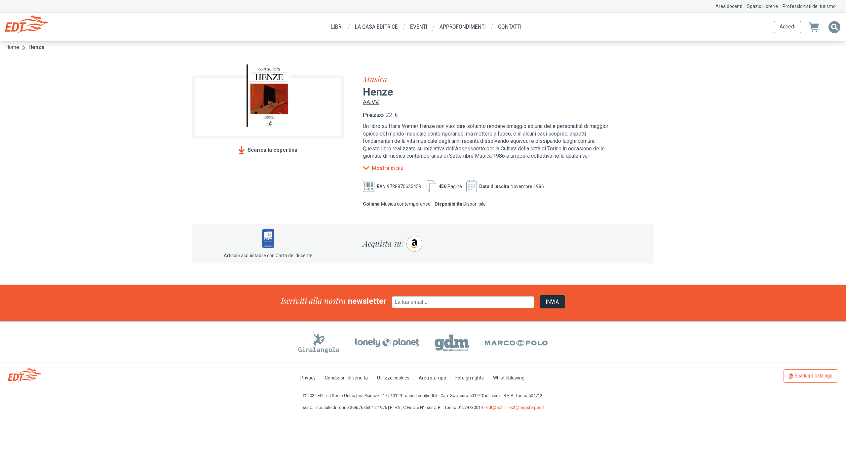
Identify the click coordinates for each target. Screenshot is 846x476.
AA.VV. (371, 102)
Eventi (418, 26)
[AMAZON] (414, 244)
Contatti (509, 26)
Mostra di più (388, 168)
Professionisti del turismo (809, 6)
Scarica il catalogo (813, 376)
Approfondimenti (463, 26)
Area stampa (432, 377)
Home (12, 47)
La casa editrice (376, 26)
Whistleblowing (508, 377)
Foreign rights (469, 377)
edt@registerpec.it (527, 407)
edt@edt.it (496, 407)
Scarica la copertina (272, 150)
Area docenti (728, 6)
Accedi (787, 26)
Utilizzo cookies (393, 377)
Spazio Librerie (762, 6)
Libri (337, 26)
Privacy (308, 377)
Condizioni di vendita (346, 377)
